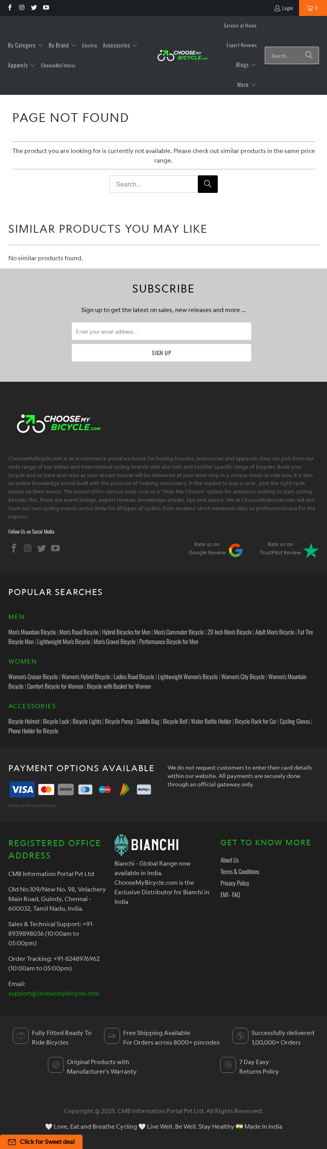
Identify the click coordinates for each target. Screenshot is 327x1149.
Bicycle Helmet (23, 721)
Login (287, 7)
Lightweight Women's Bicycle (188, 676)
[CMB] (182, 55)
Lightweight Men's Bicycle (63, 641)
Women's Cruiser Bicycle (33, 676)
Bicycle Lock (56, 721)
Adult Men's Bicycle (274, 631)
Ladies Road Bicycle (134, 676)
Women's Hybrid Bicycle (85, 676)
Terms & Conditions (240, 871)
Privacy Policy (235, 882)
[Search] (309, 55)
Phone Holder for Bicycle (33, 730)
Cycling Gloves (295, 721)
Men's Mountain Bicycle (32, 631)
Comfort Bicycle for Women (55, 686)
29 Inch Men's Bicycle (229, 631)
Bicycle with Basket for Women (119, 686)
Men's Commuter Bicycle (179, 631)
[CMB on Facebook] (9, 7)
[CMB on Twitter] (33, 7)
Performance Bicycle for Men (168, 641)
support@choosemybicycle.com (53, 993)
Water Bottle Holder (211, 721)
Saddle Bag (148, 721)
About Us (229, 859)
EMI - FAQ (230, 894)
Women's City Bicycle (243, 676)
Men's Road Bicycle (78, 631)
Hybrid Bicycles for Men (126, 631)
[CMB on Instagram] (21, 7)
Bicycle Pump (119, 721)
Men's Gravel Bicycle (115, 641)
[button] (25, 45)
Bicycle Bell (175, 721)
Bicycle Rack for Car (255, 721)
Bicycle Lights (87, 721)
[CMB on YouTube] (45, 7)
